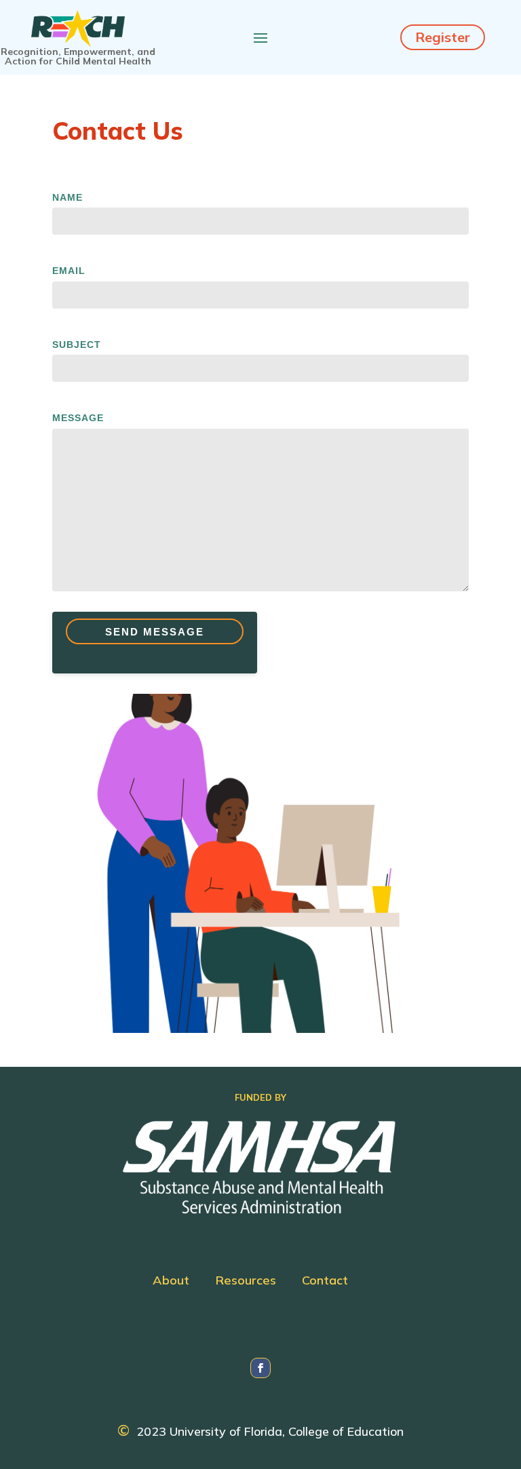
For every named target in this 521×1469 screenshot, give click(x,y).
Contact (325, 1282)
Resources (245, 1282)
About (171, 1282)
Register (442, 36)
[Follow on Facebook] (260, 1368)
